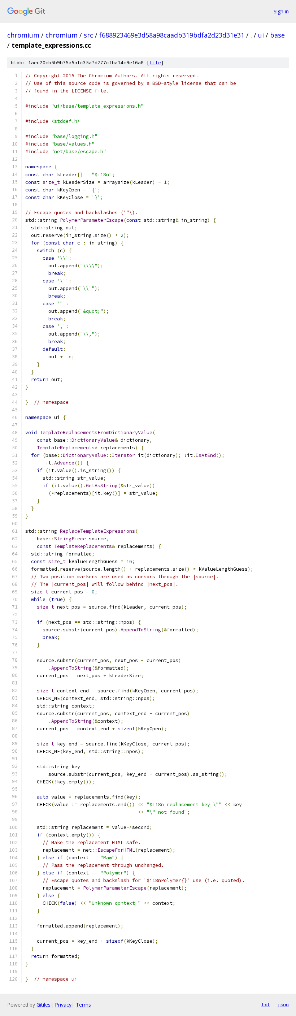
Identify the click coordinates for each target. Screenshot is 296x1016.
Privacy (63, 1004)
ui (261, 35)
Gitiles (43, 1004)
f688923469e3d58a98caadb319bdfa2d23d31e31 (171, 35)
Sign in (281, 11)
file (155, 63)
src (88, 35)
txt (265, 1004)
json (283, 1004)
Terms (83, 1004)
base (277, 35)
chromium (23, 35)
